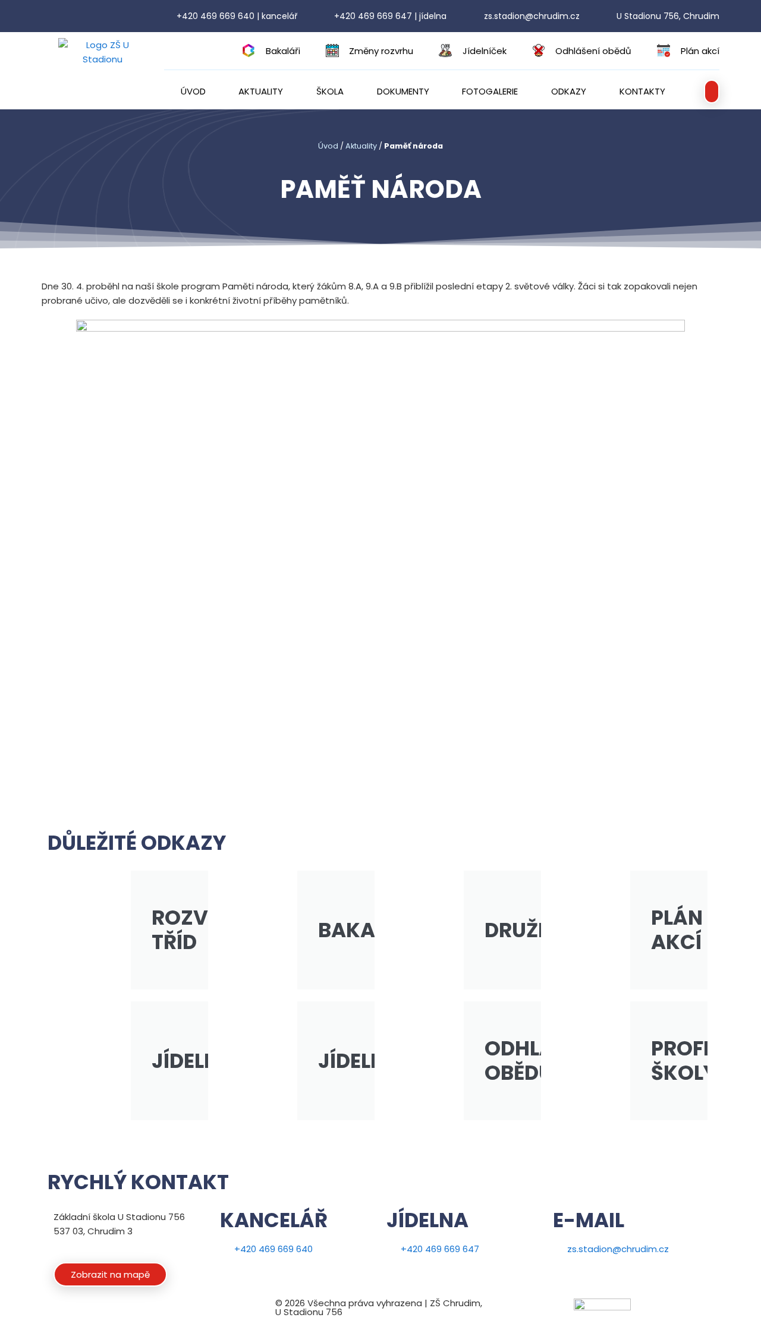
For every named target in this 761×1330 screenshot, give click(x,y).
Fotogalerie (490, 91)
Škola (330, 91)
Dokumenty (403, 91)
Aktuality (260, 91)
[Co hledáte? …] (711, 91)
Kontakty (642, 91)
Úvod (193, 91)
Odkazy (568, 91)
